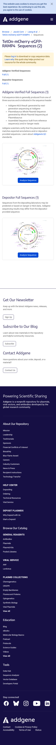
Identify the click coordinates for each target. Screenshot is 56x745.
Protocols (7, 643)
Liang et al (33, 32)
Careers (6, 460)
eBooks (6, 631)
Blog (5, 626)
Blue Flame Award (10, 456)
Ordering (6, 494)
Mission (6, 430)
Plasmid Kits (8, 547)
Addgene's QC (39, 134)
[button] (51, 19)
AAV (4, 564)
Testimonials (8, 439)
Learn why (9, 59)
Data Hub (7, 671)
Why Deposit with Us (11, 515)
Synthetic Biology (10, 603)
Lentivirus (7, 569)
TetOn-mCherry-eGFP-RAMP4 (16, 35)
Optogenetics (8, 598)
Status (38, 730)
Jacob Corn (18, 32)
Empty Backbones (10, 590)
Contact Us (10, 370)
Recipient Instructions (12, 472)
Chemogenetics (9, 582)
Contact (6, 727)
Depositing (7, 489)
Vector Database (10, 679)
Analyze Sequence (28, 180)
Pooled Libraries (10, 552)
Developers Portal (10, 683)
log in (13, 56)
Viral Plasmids (9, 607)
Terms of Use (25, 730)
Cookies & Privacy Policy (26, 727)
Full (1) (5, 74)
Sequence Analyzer (11, 675)
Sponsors (7, 443)
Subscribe (9, 343)
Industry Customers (11, 464)
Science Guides (9, 647)
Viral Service (8, 502)
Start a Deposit (9, 519)
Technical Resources (12, 498)
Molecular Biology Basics (13, 635)
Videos (6, 652)
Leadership (7, 435)
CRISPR (6, 586)
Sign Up (8, 317)
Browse (5, 32)
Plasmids (7, 543)
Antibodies (7, 539)
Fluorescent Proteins (11, 594)
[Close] (50, 4)
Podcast (6, 639)
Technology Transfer (11, 477)
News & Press (9, 468)
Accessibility (8, 730)
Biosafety (7, 451)
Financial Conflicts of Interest (15, 447)
